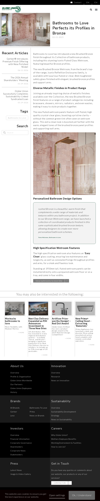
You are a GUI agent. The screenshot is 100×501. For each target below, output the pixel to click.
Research (55, 376)
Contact (77, 2)
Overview (14, 373)
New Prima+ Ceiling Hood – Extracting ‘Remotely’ (83, 322)
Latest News (16, 470)
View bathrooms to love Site (49, 281)
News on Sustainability (61, 419)
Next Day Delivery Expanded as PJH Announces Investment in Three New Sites (39, 323)
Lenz (12, 415)
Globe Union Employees (21, 388)
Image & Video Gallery (20, 474)
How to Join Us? (58, 447)
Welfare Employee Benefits (63, 439)
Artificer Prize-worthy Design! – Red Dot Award (61, 321)
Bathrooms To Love (38, 408)
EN (87, 2)
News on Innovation (60, 380)
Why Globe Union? (59, 435)
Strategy (55, 415)
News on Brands (37, 415)
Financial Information (20, 439)
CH (95, 2)
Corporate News (18, 451)
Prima (32, 412)
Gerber (13, 412)
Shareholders (16, 447)
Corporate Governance (21, 443)
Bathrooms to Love (17, 118)
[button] (96, 10)
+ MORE (21, 332)
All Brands (15, 408)
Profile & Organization (20, 376)
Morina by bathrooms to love (12, 321)
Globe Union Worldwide (21, 380)
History (13, 392)
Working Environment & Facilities (66, 443)
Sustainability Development (63, 412)
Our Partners (16, 384)
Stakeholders (16, 454)
